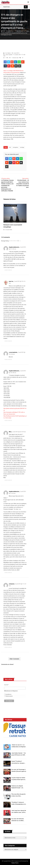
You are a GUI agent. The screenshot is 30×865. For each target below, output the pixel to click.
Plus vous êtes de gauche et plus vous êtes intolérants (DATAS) (18, 795)
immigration (15, 147)
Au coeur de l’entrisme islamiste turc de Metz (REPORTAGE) (17, 820)
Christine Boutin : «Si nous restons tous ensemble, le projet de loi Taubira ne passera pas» (22, 183)
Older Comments (14, 659)
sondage (22, 147)
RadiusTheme (15, 863)
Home (3, 31)
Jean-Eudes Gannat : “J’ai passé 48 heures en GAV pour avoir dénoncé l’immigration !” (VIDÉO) (18, 754)
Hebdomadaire (9, 696)
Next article (25, 178)
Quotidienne (8, 694)
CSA (10, 147)
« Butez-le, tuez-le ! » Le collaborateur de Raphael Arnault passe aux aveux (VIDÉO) (18, 746)
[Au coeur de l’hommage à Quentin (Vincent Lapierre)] (7, 772)
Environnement (10, 31)
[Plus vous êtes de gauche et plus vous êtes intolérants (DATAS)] (7, 796)
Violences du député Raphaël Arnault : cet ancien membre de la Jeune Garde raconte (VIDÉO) (17, 787)
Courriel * (6, 684)
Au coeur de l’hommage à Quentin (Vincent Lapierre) (18, 770)
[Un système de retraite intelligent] (14, 730)
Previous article (6, 178)
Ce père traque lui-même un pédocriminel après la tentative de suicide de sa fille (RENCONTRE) (18, 778)
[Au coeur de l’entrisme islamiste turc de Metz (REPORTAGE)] (7, 821)
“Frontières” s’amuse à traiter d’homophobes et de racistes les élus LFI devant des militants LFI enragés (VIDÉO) (18, 803)
